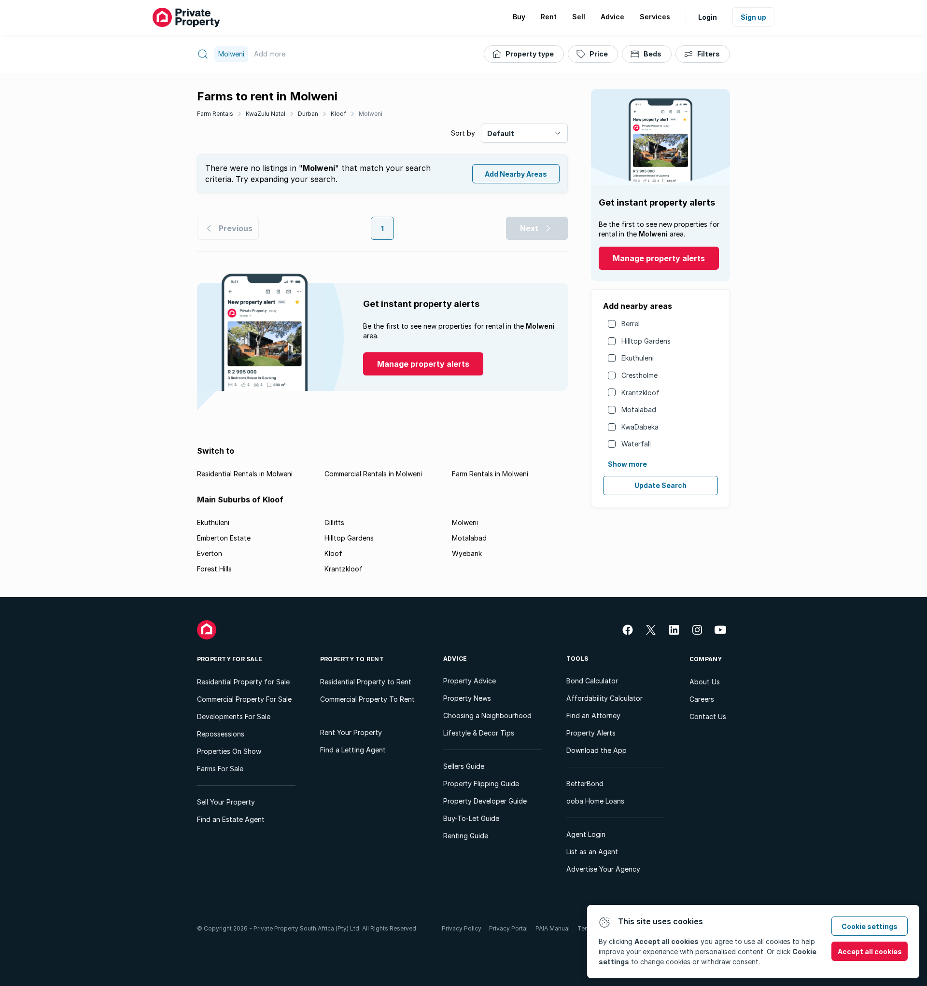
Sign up (753, 17)
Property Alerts (591, 733)
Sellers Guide (463, 766)
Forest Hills (214, 569)
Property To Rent (352, 659)
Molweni (370, 113)
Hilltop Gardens (646, 341)
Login (707, 17)
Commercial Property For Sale (244, 699)
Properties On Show (229, 751)
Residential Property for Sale (243, 682)
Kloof (338, 113)
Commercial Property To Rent (367, 699)
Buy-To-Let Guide (471, 818)
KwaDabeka (640, 427)
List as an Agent (592, 851)
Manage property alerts (659, 258)
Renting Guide (465, 836)
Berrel (630, 323)
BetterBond (585, 783)
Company (705, 659)
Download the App (596, 750)
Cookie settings (870, 926)
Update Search (660, 485)
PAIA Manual (552, 928)
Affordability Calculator (604, 698)
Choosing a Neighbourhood (487, 715)
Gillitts (334, 522)
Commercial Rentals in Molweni (373, 474)
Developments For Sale (233, 716)
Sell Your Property (226, 802)
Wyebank (467, 553)
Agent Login (585, 834)
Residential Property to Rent (365, 682)
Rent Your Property (351, 732)
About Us (704, 682)
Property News (467, 698)
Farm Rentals (215, 113)
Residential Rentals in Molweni (245, 474)
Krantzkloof (640, 393)
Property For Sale (229, 659)
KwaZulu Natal (265, 113)
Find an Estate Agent (231, 819)
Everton (209, 553)
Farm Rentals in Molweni (490, 474)
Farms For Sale (220, 768)
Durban (308, 113)
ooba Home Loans (595, 801)
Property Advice (469, 681)
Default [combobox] (500, 133)
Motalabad (638, 409)
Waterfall (636, 444)
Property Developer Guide (485, 801)
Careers (701, 699)
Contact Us (707, 716)
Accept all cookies (870, 951)
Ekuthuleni (637, 358)
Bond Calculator (592, 681)
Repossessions (220, 734)
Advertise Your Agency (603, 869)
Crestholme (639, 375)
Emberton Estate (224, 538)
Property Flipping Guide (481, 783)
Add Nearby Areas (516, 174)
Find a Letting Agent (353, 750)
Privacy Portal (508, 928)
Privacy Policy (461, 928)
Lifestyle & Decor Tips (478, 733)
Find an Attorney (593, 715)
